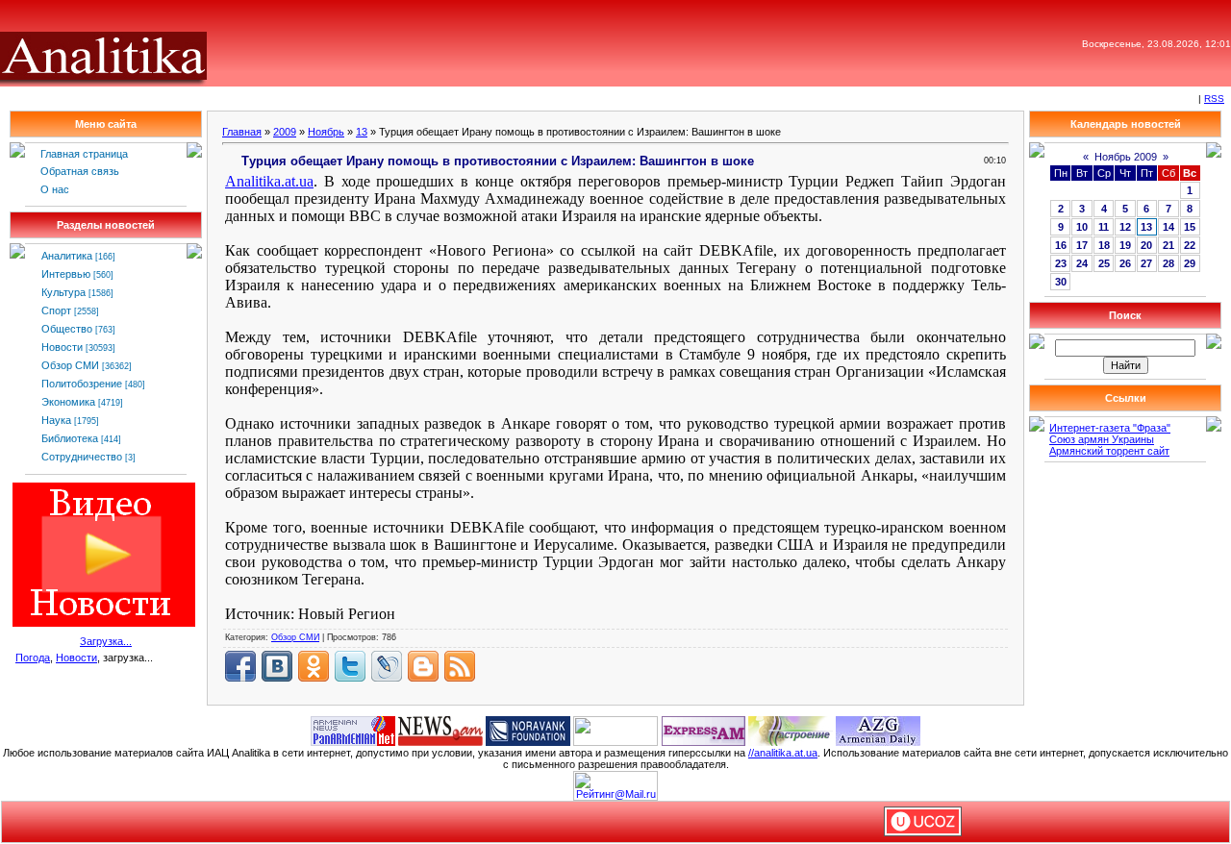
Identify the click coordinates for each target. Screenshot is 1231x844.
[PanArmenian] (353, 729)
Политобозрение (81, 383)
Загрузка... (106, 641)
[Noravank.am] (528, 729)
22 (1189, 245)
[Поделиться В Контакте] (277, 666)
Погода (32, 657)
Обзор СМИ (70, 365)
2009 (284, 131)
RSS (1214, 98)
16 (1061, 245)
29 (1189, 263)
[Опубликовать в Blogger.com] (423, 666)
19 (1125, 245)
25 (1104, 263)
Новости (62, 347)
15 (1189, 227)
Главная (242, 131)
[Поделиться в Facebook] (240, 666)
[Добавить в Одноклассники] (313, 666)
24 (1082, 263)
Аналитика (66, 255)
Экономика (68, 402)
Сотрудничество (81, 456)
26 (1125, 263)
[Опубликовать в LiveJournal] (386, 666)
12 (1125, 227)
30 (1061, 281)
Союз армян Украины (1101, 439)
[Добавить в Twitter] (350, 666)
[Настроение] (790, 729)
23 (1061, 263)
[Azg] (878, 729)
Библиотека (69, 438)
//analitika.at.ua (782, 752)
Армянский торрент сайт (1109, 451)
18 (1104, 245)
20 (1146, 245)
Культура (63, 292)
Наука (56, 420)
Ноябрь (326, 131)
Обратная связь (79, 171)
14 (1168, 227)
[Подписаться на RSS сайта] (459, 666)
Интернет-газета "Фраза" (1109, 428)
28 (1168, 263)
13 (361, 131)
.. (269, 181)
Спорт (56, 310)
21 (1168, 245)
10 (1082, 227)
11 (1103, 227)
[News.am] (440, 729)
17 (1082, 245)
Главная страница (84, 154)
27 (1146, 263)
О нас (54, 189)
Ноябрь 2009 (1125, 156)
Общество (66, 329)
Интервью (65, 274)
